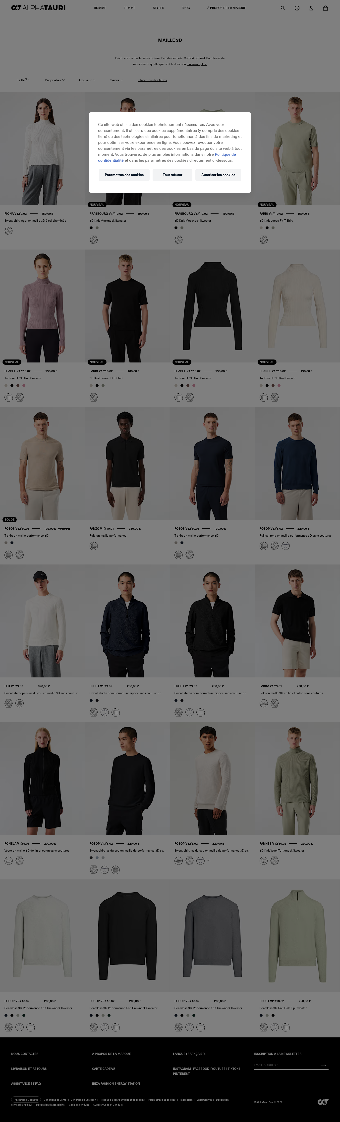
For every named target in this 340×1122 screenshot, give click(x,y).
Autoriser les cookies (218, 174)
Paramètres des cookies (124, 174)
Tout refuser (172, 174)
